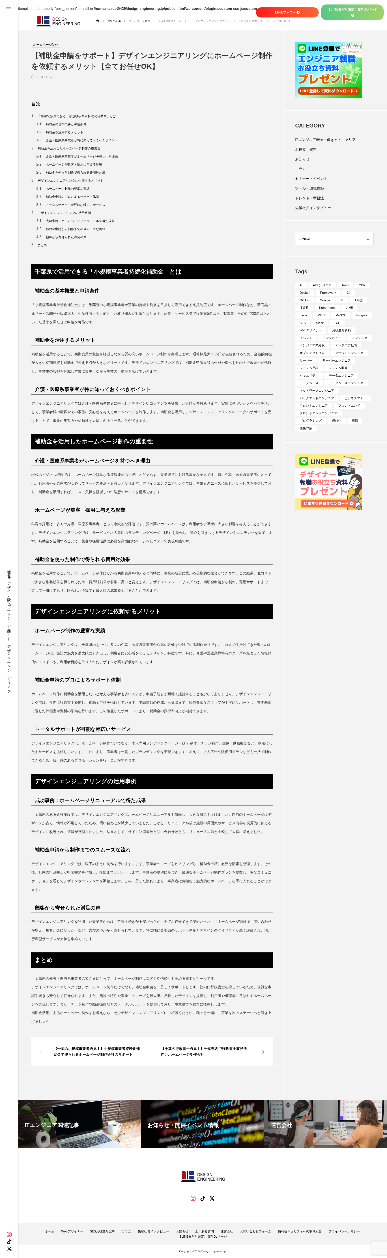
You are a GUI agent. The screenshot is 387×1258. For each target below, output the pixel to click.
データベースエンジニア (346, 383)
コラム (300, 169)
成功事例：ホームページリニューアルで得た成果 (80, 221)
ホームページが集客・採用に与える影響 (74, 164)
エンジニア (359, 338)
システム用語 (309, 368)
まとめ (42, 245)
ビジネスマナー (355, 398)
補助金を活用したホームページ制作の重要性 (69, 148)
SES (303, 323)
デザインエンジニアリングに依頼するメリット (70, 180)
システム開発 (338, 368)
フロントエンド (349, 405)
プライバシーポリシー (344, 1231)
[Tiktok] (202, 1198)
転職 (355, 420)
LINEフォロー (285, 12)
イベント (306, 338)
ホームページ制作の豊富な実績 (68, 188)
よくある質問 (204, 1231)
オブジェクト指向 (312, 353)
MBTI (321, 315)
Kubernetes (327, 307)
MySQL (340, 315)
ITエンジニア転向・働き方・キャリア (325, 140)
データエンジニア (341, 375)
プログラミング (311, 420)
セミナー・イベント (311, 179)
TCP (337, 323)
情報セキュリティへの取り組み (300, 1231)
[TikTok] (9, 1241)
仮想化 (336, 420)
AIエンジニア (322, 285)
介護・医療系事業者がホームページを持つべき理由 (82, 156)
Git (348, 292)
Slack (320, 323)
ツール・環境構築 (309, 188)
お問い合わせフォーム (255, 1231)
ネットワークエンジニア (317, 390)
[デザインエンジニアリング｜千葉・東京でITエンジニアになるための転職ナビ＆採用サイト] (57, 20)
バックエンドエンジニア (317, 398)
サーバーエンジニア (336, 360)
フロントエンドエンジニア (318, 413)
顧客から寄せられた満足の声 (66, 237)
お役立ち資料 (306, 149)
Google (325, 300)
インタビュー (331, 338)
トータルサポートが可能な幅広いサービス (75, 205)
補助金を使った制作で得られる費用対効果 (75, 172)
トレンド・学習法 (309, 198)
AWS (345, 285)
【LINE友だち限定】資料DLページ (202, 1236)
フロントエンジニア (314, 405)
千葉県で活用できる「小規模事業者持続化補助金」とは (77, 116)
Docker (305, 292)
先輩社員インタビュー (313, 208)
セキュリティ (309, 375)
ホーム (49, 1231)
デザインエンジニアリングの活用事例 (64, 213)
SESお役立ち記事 (102, 1231)
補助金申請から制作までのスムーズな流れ (75, 229)
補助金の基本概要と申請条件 (66, 124)
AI (301, 285)
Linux (303, 315)
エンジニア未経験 (312, 345)
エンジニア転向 (346, 345)
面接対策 (306, 428)
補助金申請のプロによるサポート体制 (72, 197)
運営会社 (227, 1231)
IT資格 (304, 307)
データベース (309, 383)
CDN (362, 285)
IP (341, 300)
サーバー (306, 360)
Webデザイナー (311, 330)
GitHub (305, 300)
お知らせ (302, 159)
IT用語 (358, 300)
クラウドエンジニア (349, 353)
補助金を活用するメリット (64, 132)
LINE (349, 307)
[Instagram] (9, 1234)
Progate (362, 315)
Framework (328, 292)
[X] (9, 1248)
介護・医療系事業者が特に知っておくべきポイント (82, 140)
